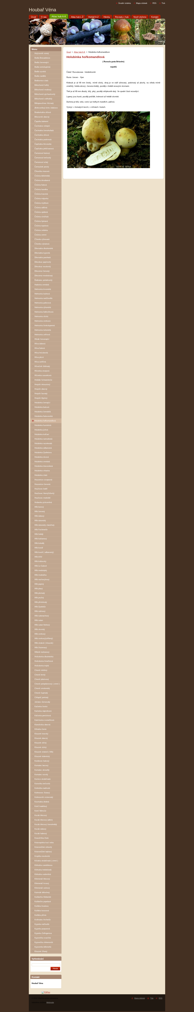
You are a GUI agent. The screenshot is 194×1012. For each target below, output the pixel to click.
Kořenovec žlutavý (42, 793)
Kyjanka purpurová (42, 929)
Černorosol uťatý (41, 162)
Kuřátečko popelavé (43, 901)
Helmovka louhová (42, 294)
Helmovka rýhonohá (43, 307)
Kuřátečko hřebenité (43, 897)
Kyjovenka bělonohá (43, 947)
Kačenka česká (41, 706)
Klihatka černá (40, 729)
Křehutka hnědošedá (43, 870)
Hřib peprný (39, 584)
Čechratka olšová (42, 135)
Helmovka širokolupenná (45, 325)
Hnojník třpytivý (41, 398)
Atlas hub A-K (79, 52)
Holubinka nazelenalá (43, 443)
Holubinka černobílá (43, 412)
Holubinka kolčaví (42, 434)
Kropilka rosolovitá (42, 856)
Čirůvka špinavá (41, 221)
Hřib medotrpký (41, 570)
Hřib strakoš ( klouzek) (44, 643)
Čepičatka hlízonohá (43, 144)
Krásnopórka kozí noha (44, 842)
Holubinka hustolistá (43, 425)
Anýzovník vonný (42, 53)
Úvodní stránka (124, 3)
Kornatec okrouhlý (42, 770)
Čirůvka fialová (41, 185)
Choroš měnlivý (41, 670)
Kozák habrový (41, 833)
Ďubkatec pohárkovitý (43, 280)
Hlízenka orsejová (42, 371)
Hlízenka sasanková (43, 375)
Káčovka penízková (43, 715)
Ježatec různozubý (42, 702)
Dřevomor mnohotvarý (44, 276)
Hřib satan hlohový (42, 625)
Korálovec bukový (42, 761)
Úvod (68, 52)
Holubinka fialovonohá (44, 416)
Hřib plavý (39, 588)
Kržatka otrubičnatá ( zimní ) (46, 861)
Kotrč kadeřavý (41, 806)
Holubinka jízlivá (41, 430)
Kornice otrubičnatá (42, 779)
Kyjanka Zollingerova (43, 933)
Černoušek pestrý (42, 167)
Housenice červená (42, 484)
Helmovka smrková (42, 321)
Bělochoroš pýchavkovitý (45, 94)
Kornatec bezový (41, 765)
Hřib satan (39, 620)
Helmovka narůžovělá (43, 298)
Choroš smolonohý (42, 688)
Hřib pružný (39, 598)
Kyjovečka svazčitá (43, 938)
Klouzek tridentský (42, 756)
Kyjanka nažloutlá (42, 924)
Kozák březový (41, 815)
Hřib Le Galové (41, 566)
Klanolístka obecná (42, 725)
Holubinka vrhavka (42, 471)
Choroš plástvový (42, 679)
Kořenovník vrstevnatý (44, 797)
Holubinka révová (42, 457)
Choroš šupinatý (41, 693)
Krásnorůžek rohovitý (43, 847)
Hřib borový (39, 507)
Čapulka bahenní (41, 121)
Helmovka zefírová (42, 335)
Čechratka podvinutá (43, 139)
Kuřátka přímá (40, 915)
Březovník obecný (42, 117)
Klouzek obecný (41, 738)
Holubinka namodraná (43, 439)
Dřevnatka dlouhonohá (44, 248)
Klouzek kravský (41, 734)
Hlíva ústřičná (40, 362)
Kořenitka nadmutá (42, 788)
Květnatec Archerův (43, 920)
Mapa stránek (141, 3)
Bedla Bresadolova (42, 58)
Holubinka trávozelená (44, 466)
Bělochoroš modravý (43, 90)
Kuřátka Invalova (41, 906)
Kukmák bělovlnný (42, 892)
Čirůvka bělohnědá (42, 176)
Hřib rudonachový (42, 616)
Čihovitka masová (42, 171)
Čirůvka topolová (41, 226)
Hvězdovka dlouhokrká (44, 657)
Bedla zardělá (40, 76)
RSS (154, 3)
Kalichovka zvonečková (44, 720)
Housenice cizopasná (43, 480)
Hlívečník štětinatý (42, 366)
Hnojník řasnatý (41, 393)
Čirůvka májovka (41, 198)
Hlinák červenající (42, 339)
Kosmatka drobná (42, 802)
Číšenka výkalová (42, 244)
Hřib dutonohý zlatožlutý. (45, 525)
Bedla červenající (42, 62)
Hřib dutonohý (40, 520)
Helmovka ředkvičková (44, 312)
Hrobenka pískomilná (43, 502)
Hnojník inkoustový (42, 384)
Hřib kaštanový (41, 539)
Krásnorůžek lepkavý (43, 852)
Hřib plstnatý (40, 593)
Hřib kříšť (38, 557)
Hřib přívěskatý (41, 602)
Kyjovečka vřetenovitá (44, 942)
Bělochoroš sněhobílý (43, 99)
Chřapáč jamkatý (41, 697)
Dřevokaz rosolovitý (43, 266)
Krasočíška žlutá (41, 838)
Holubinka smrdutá (42, 462)
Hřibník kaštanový (42, 652)
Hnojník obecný (41, 389)
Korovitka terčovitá (42, 784)
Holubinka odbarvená (43, 448)
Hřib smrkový (40, 634)
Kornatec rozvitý (41, 774)
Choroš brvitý (40, 675)
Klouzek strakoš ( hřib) (44, 752)
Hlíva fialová (40, 348)
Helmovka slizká (41, 316)
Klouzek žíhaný (41, 951)
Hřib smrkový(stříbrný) (44, 638)
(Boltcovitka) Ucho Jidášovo (46, 108)
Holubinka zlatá (41, 475)
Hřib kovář (39, 548)
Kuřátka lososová (42, 911)
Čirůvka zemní (40, 235)
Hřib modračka (40, 575)
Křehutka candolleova (43, 865)
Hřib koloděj (39, 543)
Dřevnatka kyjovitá (42, 253)
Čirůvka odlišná (41, 208)
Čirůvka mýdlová (41, 203)
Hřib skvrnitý (40, 629)
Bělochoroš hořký (42, 85)
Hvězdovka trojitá (42, 666)
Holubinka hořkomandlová (45, 421)
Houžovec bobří (41, 489)
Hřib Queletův (40, 607)
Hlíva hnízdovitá (41, 353)
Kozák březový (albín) (44, 820)
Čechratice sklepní (42, 126)
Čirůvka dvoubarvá (42, 180)
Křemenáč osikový (42, 888)
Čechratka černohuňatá (44, 130)
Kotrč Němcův (40, 811)
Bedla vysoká (40, 71)
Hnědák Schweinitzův (43, 380)
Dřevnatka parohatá (43, 257)
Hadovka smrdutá (42, 285)
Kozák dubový (40, 829)
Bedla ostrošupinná (42, 67)
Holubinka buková (42, 407)
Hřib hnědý (39, 534)
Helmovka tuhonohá (43, 330)
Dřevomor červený (42, 271)
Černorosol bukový (42, 153)
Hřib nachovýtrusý (42, 579)
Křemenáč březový (42, 879)
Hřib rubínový (40, 611)
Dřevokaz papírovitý (43, 262)
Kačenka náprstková (43, 711)
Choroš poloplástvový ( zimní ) (47, 684)
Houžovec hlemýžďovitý (44, 493)
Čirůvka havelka (41, 189)
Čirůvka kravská (41, 194)
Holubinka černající (42, 403)
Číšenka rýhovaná (42, 239)
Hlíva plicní (39, 357)
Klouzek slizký (41, 747)
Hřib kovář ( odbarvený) (44, 552)
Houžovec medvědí (42, 498)
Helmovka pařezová (43, 303)
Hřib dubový (39, 516)
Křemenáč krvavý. (42, 883)
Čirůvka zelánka (41, 230)
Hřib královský (40, 561)
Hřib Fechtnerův (41, 530)
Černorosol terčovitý (43, 158)
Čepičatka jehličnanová (44, 149)
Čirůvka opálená (41, 212)
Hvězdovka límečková (44, 661)
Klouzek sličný (41, 743)
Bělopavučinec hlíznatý (44, 103)
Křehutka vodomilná (43, 874)
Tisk (163, 3)
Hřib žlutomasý (41, 647)
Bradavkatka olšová (43, 112)
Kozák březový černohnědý (46, 824)
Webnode (50, 1002)
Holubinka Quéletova (43, 452)
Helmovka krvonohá (43, 289)
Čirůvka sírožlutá (41, 217)
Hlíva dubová (40, 344)
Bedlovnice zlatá (41, 81)
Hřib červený (40, 511)
